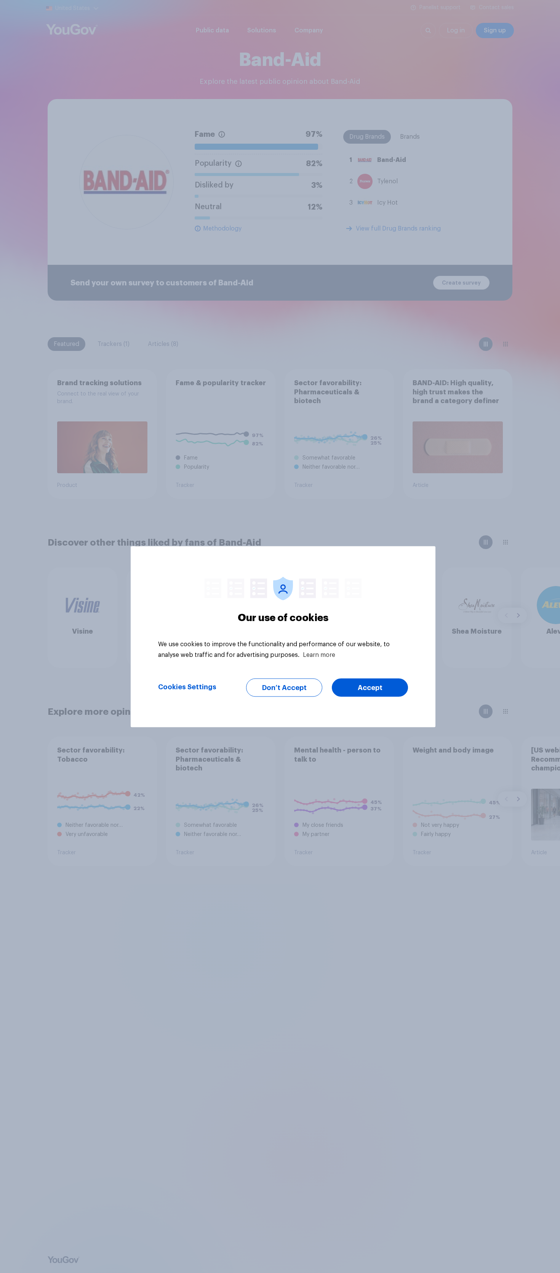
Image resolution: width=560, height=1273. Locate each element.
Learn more (319, 655)
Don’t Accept (284, 687)
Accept (370, 687)
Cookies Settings (187, 686)
